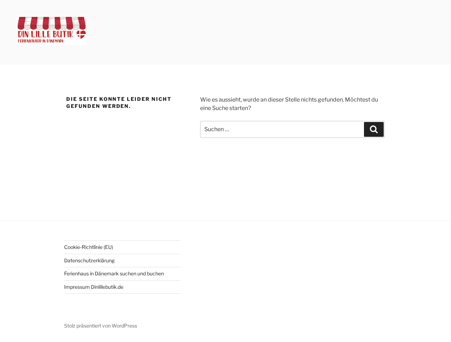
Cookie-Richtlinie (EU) (88, 247)
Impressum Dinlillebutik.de (93, 287)
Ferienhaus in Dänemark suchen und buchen (114, 273)
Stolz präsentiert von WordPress (100, 326)
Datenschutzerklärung (89, 260)
